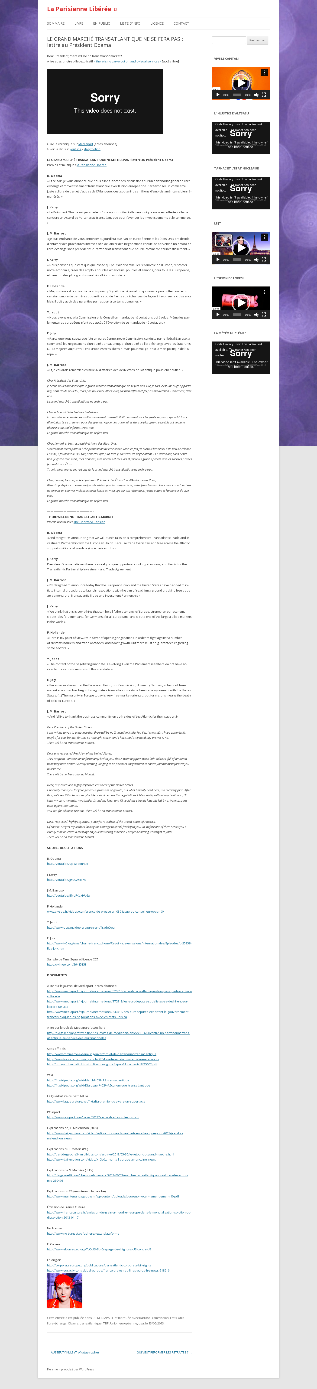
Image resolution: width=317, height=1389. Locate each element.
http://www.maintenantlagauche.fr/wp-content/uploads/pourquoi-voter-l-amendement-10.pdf (113, 1196)
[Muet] (256, 94)
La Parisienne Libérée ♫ (82, 9)
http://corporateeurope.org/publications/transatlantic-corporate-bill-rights (99, 1265)
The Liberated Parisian (89, 522)
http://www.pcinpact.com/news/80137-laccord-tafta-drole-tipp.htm (93, 1117)
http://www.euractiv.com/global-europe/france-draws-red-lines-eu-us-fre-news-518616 (108, 1270)
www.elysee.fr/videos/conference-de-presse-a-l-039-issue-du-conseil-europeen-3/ (105, 911)
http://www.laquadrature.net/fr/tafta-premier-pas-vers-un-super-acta (96, 1101)
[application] (241, 83)
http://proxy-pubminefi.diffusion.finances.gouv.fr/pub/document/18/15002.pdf (102, 1064)
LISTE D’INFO (130, 23)
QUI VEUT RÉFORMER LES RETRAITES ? (164, 1352)
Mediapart (85, 144)
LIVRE (78, 23)
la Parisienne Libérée (92, 165)
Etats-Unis (177, 1318)
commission (160, 1318)
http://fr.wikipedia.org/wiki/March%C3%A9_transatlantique (88, 1080)
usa (141, 1323)
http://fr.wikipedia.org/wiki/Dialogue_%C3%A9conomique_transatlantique (98, 1085)
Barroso (145, 1318)
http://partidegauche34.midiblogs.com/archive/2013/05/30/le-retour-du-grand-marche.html (110, 1154)
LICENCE (157, 23)
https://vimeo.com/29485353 (67, 964)
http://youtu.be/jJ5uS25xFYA (66, 880)
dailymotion (92, 149)
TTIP (106, 1323)
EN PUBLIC (101, 23)
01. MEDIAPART (103, 1318)
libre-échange (57, 1323)
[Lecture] (218, 94)
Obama (73, 1323)
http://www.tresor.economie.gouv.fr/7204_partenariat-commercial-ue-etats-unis (103, 1059)
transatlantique (91, 1323)
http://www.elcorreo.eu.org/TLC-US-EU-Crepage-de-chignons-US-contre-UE (99, 1249)
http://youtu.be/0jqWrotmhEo (67, 864)
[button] (241, 83)
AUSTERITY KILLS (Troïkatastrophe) (73, 1352)
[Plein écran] (264, 94)
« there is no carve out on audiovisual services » (127, 61)
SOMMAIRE (56, 23)
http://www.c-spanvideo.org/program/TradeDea (81, 927)
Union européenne (123, 1323)
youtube (75, 149)
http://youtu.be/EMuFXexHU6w (68, 895)
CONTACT (181, 23)
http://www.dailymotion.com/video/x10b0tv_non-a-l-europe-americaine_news (101, 1159)
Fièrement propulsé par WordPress (70, 1369)
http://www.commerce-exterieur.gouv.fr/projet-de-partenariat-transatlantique (101, 1054)
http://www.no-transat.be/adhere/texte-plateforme (83, 1233)
